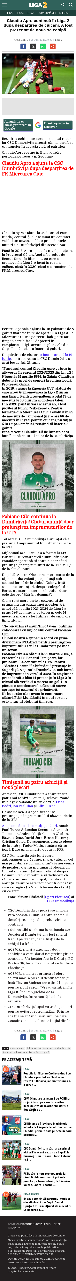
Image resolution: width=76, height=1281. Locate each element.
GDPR (57, 1224)
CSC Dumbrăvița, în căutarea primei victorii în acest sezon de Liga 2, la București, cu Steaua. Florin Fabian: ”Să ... (47, 1154)
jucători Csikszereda (15, 1052)
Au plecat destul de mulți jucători (29, 826)
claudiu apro (17, 1048)
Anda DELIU (21, 40)
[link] (60, 901)
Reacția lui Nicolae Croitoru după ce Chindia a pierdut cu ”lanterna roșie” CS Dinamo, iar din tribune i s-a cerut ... (47, 1079)
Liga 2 (10, 13)
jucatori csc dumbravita (57, 1048)
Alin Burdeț (47, 806)
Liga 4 (30, 13)
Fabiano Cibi (34, 1048)
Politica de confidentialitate (29, 1224)
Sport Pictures (57, 897)
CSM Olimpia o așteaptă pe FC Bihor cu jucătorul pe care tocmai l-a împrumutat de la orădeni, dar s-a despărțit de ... (47, 1104)
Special (64, 13)
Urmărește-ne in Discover (56, 125)
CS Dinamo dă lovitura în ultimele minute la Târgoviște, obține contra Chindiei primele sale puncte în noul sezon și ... (47, 1129)
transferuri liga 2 (39, 1052)
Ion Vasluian (23, 806)
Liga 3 (20, 13)
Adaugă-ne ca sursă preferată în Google (17, 125)
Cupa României (47, 13)
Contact (14, 1228)
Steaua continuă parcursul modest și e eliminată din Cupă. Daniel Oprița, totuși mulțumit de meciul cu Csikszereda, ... (47, 1204)
